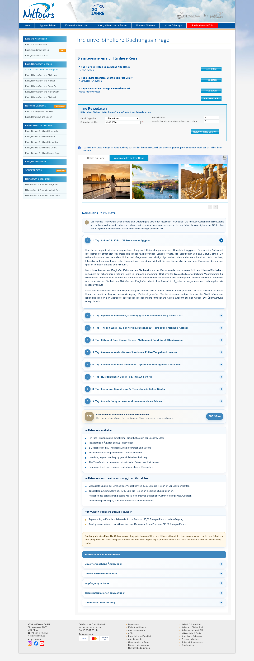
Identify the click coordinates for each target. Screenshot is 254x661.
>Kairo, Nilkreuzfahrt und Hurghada (42, 70)
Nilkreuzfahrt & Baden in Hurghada (41, 185)
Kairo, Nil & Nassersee (192, 642)
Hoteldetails (211, 69)
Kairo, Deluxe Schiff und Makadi (40, 137)
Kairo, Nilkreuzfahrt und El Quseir (41, 97)
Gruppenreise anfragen (139, 642)
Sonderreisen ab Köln (202, 25)
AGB (130, 633)
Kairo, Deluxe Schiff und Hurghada (41, 131)
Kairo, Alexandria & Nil (192, 630)
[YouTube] (42, 643)
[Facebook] (36, 643)
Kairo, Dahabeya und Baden (38, 117)
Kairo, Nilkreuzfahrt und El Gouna (41, 75)
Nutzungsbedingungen (139, 648)
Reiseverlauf (211, 98)
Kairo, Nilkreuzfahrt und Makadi (40, 81)
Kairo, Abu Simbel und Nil (44, 50)
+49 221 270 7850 (39, 633)
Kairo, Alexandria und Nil (37, 56)
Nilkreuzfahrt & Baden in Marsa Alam (42, 196)
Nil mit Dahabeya (173, 25)
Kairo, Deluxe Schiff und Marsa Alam (42, 153)
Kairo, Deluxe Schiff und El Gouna (41, 148)
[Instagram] (30, 643)
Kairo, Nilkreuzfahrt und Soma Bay (41, 86)
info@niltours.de (37, 636)
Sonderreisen (188, 645)
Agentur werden (135, 639)
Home (27, 25)
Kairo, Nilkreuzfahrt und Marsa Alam (42, 92)
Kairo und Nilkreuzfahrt (76, 25)
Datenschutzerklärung (138, 645)
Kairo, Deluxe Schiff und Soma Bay (41, 142)
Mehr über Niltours (137, 627)
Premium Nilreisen (145, 25)
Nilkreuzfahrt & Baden (192, 633)
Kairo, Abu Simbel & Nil (192, 627)
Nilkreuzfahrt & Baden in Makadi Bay (42, 190)
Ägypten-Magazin (136, 630)
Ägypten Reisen (47, 25)
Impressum (133, 624)
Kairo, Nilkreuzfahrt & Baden (112, 25)
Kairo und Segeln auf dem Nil (39, 111)
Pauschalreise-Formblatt (139, 636)
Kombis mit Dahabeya (192, 636)
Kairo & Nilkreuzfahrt (191, 624)
